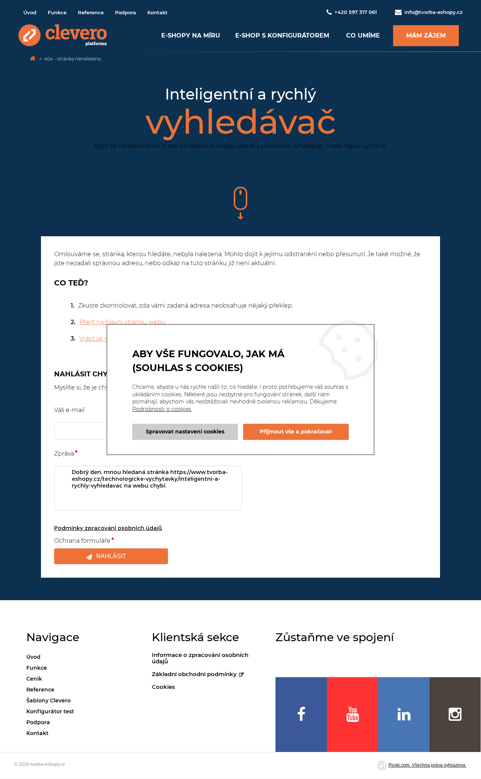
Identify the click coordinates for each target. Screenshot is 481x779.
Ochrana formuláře (82, 540)
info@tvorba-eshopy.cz (433, 12)
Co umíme (363, 35)
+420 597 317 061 (355, 12)
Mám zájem (426, 35)
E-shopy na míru (190, 35)
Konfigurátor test (50, 711)
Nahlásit (111, 556)
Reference (91, 12)
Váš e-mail (69, 410)
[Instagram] (455, 714)
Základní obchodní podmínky (194, 674)
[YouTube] (352, 714)
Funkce (57, 12)
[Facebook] (301, 714)
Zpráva (64, 453)
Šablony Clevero (48, 700)
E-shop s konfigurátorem (282, 35)
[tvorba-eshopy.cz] (62, 35)
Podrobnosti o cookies (161, 409)
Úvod (29, 12)
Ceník (34, 678)
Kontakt (157, 12)
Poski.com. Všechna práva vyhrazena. (427, 765)
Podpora (125, 12)
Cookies (163, 687)
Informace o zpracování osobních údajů (200, 658)
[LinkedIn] (404, 714)
